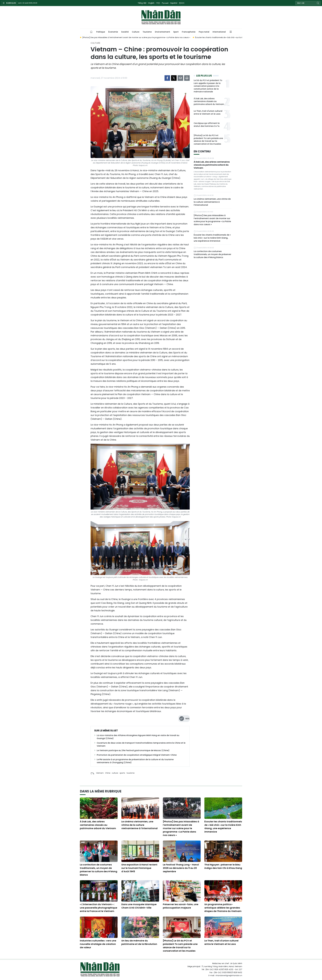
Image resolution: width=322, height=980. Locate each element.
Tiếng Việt (142, 3)
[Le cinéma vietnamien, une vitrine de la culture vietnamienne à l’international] (140, 808)
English (151, 3)
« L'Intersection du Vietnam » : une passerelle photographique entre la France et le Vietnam (98, 908)
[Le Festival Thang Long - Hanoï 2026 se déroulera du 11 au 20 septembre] (182, 851)
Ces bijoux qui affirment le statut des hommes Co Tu (207, 124)
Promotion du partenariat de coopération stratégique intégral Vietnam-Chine (137, 754)
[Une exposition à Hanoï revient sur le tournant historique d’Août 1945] (140, 851)
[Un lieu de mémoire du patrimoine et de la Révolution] (140, 927)
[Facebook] (167, 78)
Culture (135, 32)
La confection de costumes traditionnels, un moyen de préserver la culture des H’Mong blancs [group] (214, 37)
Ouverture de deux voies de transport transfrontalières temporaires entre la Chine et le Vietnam (141, 744)
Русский (165, 3)
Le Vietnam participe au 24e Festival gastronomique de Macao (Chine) (133, 750)
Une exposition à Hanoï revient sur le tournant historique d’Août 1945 (139, 868)
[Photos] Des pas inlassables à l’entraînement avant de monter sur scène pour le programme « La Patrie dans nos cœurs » (212, 220)
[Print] (187, 78)
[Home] (91, 32)
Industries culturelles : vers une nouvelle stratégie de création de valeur (98, 944)
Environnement (162, 32)
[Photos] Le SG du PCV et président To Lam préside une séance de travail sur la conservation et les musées (208, 139)
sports (122, 773)
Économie (113, 32)
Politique (100, 32)
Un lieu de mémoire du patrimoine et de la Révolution (139, 942)
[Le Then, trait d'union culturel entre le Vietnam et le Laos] (223, 927)
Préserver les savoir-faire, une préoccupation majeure (180, 906)
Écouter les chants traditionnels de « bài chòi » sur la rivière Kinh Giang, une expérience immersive (212, 237)
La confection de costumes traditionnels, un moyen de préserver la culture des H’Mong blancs (212, 254)
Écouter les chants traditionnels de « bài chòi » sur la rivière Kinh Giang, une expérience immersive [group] (125, 37)
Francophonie (188, 32)
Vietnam (100, 773)
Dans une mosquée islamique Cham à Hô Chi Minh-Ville (139, 906)
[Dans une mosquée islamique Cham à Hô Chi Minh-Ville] (140, 891)
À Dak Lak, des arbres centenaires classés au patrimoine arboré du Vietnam (209, 101)
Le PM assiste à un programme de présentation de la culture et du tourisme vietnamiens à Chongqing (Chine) (135, 761)
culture (115, 773)
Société (125, 32)
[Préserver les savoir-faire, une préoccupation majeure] (182, 891)
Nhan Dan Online (161, 17)
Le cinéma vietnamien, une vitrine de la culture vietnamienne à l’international (212, 201)
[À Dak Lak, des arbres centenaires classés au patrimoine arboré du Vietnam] (99, 808)
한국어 (181, 3)
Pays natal (204, 32)
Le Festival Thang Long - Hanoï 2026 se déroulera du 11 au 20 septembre (181, 868)
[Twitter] (174, 78)
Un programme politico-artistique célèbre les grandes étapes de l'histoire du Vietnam (223, 908)
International (219, 32)
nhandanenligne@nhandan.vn (229, 975)
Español (173, 3)
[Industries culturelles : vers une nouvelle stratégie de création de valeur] (99, 927)
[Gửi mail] (180, 78)
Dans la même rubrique (100, 791)
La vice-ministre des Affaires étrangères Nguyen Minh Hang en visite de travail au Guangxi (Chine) (138, 737)
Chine (107, 773)
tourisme (130, 773)
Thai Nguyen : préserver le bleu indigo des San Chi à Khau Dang (223, 866)
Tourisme (147, 32)
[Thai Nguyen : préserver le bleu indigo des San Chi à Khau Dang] (223, 851)
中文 (158, 3)
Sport (176, 32)
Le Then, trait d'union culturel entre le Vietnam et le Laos (208, 112)
